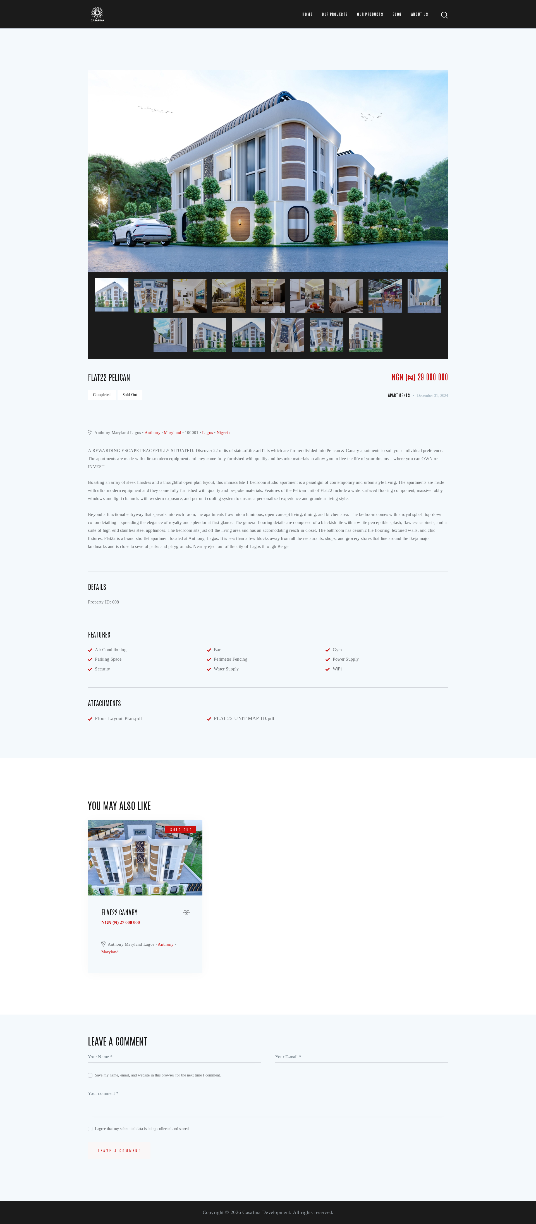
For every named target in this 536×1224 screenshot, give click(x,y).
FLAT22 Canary (119, 911)
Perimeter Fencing (230, 659)
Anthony (153, 432)
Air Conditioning (110, 649)
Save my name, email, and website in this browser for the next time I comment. (158, 1075)
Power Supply (346, 659)
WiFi (337, 669)
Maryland (172, 432)
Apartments (399, 395)
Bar (217, 649)
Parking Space (108, 659)
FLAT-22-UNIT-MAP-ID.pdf (244, 718)
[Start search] (444, 15)
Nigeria (223, 432)
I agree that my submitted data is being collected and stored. (142, 1129)
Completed (102, 395)
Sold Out (130, 395)
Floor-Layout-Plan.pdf (118, 718)
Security (102, 669)
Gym (337, 649)
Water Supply (226, 669)
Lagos (207, 432)
